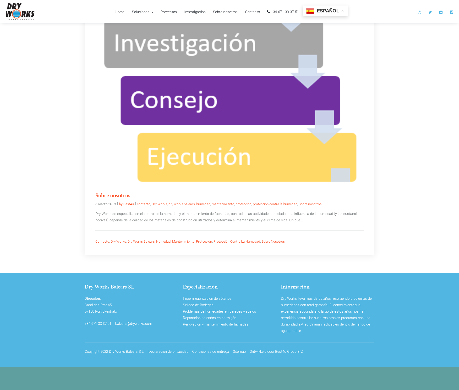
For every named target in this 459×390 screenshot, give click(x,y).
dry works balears (182, 204)
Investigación (195, 11)
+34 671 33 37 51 (284, 11)
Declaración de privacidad (168, 351)
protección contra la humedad (275, 204)
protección (243, 204)
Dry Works (159, 204)
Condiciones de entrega (210, 351)
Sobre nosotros (225, 11)
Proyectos (169, 11)
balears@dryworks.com (133, 323)
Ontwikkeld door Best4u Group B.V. (276, 351)
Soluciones (141, 11)
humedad (203, 204)
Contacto (252, 11)
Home (120, 11)
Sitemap (239, 351)
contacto (143, 204)
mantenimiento (223, 204)
